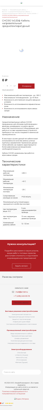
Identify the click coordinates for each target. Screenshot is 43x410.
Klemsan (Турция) (21, 362)
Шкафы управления (21, 338)
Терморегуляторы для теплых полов (22, 317)
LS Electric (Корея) (21, 355)
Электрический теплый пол (21, 314)
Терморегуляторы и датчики (21, 336)
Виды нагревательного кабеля (21, 333)
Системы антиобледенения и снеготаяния (21, 324)
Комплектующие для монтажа (21, 341)
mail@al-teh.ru (22, 292)
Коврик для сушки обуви (21, 321)
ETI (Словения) (21, 360)
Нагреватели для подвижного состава (21, 343)
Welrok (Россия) (21, 357)
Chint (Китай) (21, 352)
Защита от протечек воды (21, 319)
